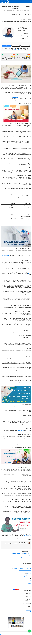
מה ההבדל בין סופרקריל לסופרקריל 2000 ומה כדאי (21, 557)
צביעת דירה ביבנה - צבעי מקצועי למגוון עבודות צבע (22, 568)
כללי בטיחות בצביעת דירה (26, 555)
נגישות (30, 613)
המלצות (29, 614)
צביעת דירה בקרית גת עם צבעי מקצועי (25, 570)
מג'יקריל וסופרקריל (21, 323)
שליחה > (6, 45)
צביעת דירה (29, 573)
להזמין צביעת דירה (15, 97)
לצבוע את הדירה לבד (8, 382)
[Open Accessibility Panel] (0, 634)
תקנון (30, 611)
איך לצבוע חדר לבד (21, 430)
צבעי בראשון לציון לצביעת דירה (26, 576)
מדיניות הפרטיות (16, 49)
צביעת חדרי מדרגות (27, 584)
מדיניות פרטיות (28, 610)
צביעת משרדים (28, 583)
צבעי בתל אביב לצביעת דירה (26, 571)
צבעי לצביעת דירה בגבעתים (26, 566)
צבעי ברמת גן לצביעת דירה (26, 575)
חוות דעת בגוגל (15, 62)
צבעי (30, 580)
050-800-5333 (17, 42)
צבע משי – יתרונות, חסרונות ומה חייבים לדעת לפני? (21, 553)
